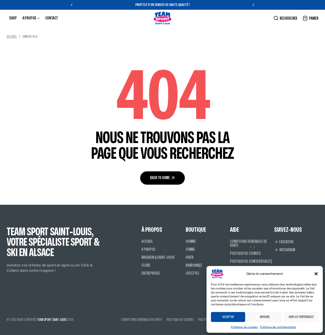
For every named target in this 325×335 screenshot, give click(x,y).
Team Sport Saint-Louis (51, 320)
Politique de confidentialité (278, 327)
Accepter (228, 317)
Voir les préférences (301, 317)
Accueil (12, 36)
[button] (316, 274)
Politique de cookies (244, 327)
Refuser (265, 317)
